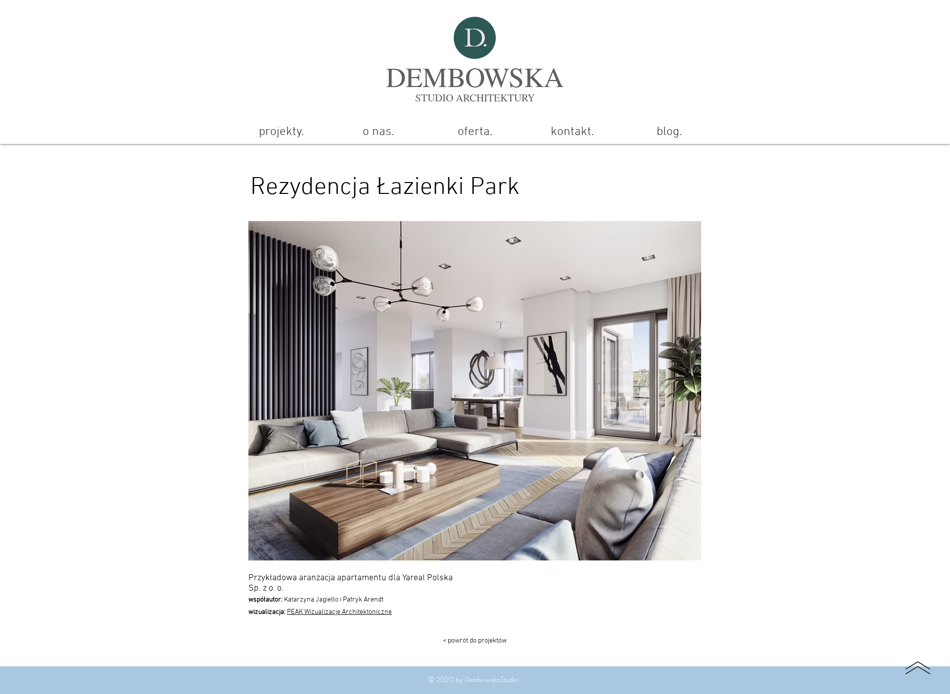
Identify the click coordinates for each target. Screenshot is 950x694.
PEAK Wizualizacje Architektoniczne (339, 612)
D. (475, 38)
